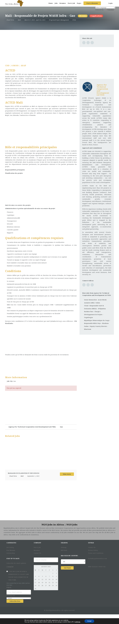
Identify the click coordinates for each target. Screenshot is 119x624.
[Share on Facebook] (84, 42)
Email (9, 587)
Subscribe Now (15, 601)
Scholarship (11, 553)
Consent (10, 567)
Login (110, 3)
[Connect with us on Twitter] (92, 284)
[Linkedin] (94, 562)
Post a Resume (92, 3)
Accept (89, 621)
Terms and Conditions (95, 553)
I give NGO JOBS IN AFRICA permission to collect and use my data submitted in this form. (18, 576)
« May (35, 567)
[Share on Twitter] (88, 42)
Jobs (56, 3)
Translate (110, 10)
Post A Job (71, 3)
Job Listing (10, 547)
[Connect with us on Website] (84, 284)
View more (67, 474)
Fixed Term (10, 20)
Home (51, 3)
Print (74, 20)
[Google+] (97, 562)
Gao (61, 427)
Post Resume (11, 550)
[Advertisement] (41, 48)
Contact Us (37, 553)
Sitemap (63, 547)
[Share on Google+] (92, 42)
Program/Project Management (59, 20)
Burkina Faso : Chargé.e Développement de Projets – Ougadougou (93, 314)
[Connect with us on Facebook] (88, 284)
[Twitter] (91, 562)
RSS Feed (64, 550)
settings (77, 622)
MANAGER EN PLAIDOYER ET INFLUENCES (23, 473)
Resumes (63, 3)
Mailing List (11, 595)
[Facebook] (89, 562)
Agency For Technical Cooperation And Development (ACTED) (32, 427)
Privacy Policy (93, 550)
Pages (79, 3)
